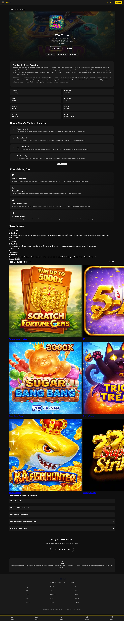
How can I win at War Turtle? (18, 528)
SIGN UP (69, 48)
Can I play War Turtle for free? (19, 514)
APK (27, 590)
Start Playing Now (62, 164)
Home (11, 9)
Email (52, 582)
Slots (27, 594)
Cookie (27, 602)
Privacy (77, 602)
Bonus (76, 594)
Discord (71, 582)
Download (77, 587)
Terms (52, 602)
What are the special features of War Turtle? (23, 521)
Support (77, 598)
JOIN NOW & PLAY (62, 549)
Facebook (58, 582)
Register (118, 2)
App (51, 590)
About (52, 598)
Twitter (65, 582)
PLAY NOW (56, 48)
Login (110, 2)
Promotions (53, 594)
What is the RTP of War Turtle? (19, 508)
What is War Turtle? (16, 501)
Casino (16, 9)
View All (111, 261)
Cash (27, 598)
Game (76, 590)
